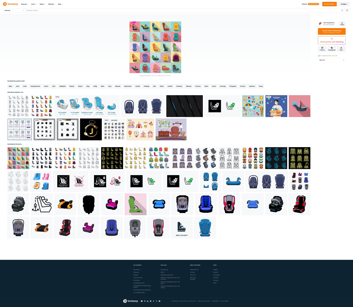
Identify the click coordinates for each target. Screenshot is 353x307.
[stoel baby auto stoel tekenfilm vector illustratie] (112, 228)
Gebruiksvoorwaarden (204, 301)
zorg (109, 86)
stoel (24, 86)
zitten (162, 86)
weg (87, 86)
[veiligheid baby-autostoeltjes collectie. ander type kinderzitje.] (143, 106)
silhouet (188, 86)
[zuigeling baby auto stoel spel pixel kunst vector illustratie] (65, 204)
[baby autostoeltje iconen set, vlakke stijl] (18, 158)
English (215, 269)
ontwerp (179, 86)
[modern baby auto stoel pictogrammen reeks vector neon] (112, 158)
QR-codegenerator (139, 292)
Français (215, 280)
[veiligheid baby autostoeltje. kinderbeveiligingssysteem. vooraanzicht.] (205, 228)
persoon (198, 86)
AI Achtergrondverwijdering (142, 290)
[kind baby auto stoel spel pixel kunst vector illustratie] (182, 204)
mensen (117, 86)
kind (53, 86)
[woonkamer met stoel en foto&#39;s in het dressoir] (171, 129)
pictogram (233, 86)
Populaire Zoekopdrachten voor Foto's (170, 282)
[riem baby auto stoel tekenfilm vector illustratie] (158, 228)
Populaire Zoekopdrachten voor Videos (170, 286)
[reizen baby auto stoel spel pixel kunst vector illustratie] (112, 204)
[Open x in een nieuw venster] (156, 301)
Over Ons (193, 275)
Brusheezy (136, 269)
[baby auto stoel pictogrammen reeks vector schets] (18, 181)
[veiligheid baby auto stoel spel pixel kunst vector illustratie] (89, 204)
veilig (95, 86)
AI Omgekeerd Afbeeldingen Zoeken (142, 286)
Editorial (51, 4)
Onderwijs (136, 280)
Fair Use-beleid (224, 301)
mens (206, 86)
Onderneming (137, 277)
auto (17, 86)
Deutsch (215, 277)
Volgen (342, 24)
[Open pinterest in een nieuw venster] (150, 301)
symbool (252, 86)
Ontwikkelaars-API (139, 283)
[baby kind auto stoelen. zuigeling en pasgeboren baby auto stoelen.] (40, 181)
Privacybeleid (215, 301)
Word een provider (193, 278)
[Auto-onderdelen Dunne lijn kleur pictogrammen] (114, 129)
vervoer (242, 86)
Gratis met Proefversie (331, 31)
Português (216, 275)
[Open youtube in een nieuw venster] (159, 301)
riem (102, 86)
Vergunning (164, 269)
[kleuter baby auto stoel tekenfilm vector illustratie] (253, 204)
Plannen (304, 4)
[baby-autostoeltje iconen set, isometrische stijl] (206, 158)
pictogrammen (35, 86)
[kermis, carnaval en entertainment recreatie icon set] (140, 129)
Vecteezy (136, 272)
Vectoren (24, 4)
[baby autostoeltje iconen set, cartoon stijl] (159, 158)
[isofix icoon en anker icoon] (42, 204)
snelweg (146, 86)
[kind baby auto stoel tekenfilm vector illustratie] (18, 204)
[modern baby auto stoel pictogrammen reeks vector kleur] (136, 158)
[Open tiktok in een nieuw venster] (153, 301)
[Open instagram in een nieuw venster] (144, 301)
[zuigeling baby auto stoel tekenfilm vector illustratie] (42, 228)
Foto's (33, 4)
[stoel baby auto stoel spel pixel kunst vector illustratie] (206, 204)
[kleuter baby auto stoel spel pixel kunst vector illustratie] (159, 204)
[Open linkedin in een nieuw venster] (147, 301)
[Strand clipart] (253, 106)
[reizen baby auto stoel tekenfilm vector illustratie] (88, 228)
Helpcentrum (194, 269)
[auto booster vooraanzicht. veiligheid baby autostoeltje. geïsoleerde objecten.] (233, 181)
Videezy (135, 275)
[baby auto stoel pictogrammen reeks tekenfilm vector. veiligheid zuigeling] (253, 158)
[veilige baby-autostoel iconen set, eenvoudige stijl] (42, 158)
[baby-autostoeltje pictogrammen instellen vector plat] (182, 158)
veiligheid (62, 86)
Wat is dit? (334, 55)
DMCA (162, 272)
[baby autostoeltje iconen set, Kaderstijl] (229, 158)
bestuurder (127, 86)
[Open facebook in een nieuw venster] (141, 301)
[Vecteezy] (10, 4)
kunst (214, 86)
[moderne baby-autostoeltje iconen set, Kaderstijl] (18, 106)
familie (170, 86)
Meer (59, 4)
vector (46, 86)
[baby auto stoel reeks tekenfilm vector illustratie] (300, 181)
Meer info (322, 60)
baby (10, 86)
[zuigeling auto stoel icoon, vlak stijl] (299, 106)
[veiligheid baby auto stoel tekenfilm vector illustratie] (135, 228)
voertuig (222, 86)
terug (261, 86)
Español (215, 272)
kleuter (72, 86)
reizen (80, 86)
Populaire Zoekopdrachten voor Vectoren (170, 278)
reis (154, 86)
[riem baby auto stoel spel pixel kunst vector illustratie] (229, 204)
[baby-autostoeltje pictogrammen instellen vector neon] (276, 158)
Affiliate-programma (167, 275)
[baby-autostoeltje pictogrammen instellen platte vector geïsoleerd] (42, 106)
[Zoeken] (342, 10)
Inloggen (344, 4)
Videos (42, 4)
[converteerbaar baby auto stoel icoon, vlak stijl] (136, 204)
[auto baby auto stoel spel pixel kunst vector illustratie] (299, 204)
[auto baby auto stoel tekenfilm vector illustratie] (65, 228)
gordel (137, 86)
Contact (192, 272)
